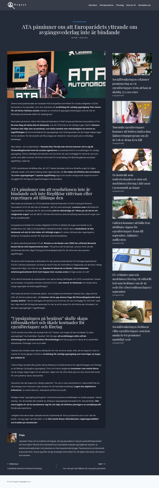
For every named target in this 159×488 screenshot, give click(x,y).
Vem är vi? (131, 5)
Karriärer (93, 5)
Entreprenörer (107, 5)
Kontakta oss (144, 5)
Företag (120, 5)
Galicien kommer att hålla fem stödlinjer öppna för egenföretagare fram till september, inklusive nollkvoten (131, 231)
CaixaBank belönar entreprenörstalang (24, 466)
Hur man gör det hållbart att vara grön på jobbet (84, 466)
